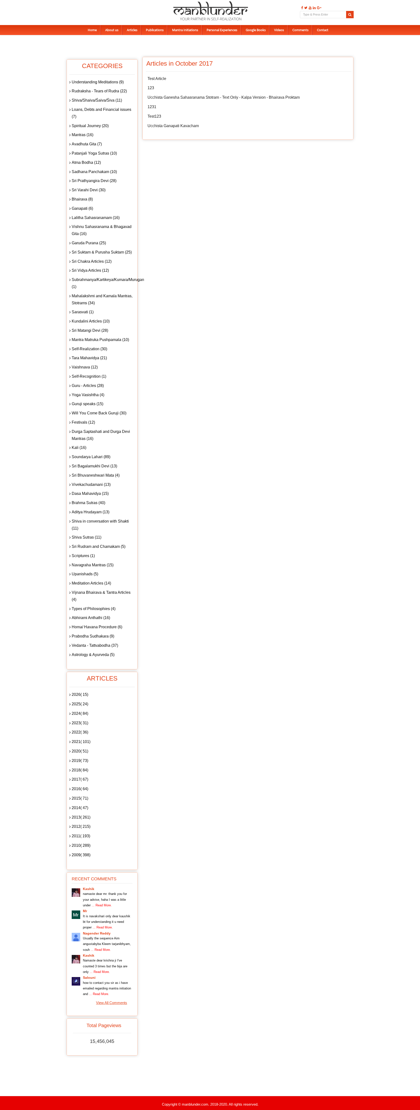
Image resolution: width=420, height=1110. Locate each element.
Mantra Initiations (185, 30)
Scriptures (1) (83, 556)
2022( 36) (80, 732)
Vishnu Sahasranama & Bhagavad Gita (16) (101, 230)
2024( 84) (80, 713)
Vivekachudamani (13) (91, 484)
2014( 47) (80, 808)
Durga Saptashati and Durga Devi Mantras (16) (101, 435)
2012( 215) (81, 826)
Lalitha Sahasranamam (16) (96, 218)
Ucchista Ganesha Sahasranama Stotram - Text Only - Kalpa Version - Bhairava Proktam (224, 97)
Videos (279, 30)
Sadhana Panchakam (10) (94, 172)
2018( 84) (80, 770)
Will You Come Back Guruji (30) (99, 413)
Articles (132, 30)
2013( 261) (81, 817)
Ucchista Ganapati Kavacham (173, 126)
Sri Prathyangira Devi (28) (94, 181)
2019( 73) (80, 761)
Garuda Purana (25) (89, 243)
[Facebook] (301, 8)
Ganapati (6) (82, 208)
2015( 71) (80, 798)
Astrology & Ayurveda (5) (93, 655)
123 (151, 88)
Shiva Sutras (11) (86, 537)
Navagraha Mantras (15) (93, 565)
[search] (350, 14)
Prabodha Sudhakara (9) (93, 636)
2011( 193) (81, 836)
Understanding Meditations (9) (98, 82)
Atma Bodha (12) (86, 162)
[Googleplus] (318, 8)
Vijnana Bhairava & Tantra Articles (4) (101, 596)
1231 (152, 107)
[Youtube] (309, 8)
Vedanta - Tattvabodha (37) (95, 645)
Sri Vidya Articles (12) (90, 270)
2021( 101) (81, 742)
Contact (322, 30)
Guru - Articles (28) (88, 386)
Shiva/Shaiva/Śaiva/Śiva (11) (97, 100)
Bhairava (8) (82, 199)
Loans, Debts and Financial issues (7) (101, 113)
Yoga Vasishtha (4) (88, 395)
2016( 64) (80, 789)
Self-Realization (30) (89, 349)
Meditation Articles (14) (91, 583)
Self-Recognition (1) (89, 376)
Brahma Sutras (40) (88, 503)
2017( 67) (80, 779)
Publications (155, 30)
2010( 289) (81, 845)
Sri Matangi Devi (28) (90, 330)
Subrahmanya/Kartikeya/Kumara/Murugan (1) (103, 283)
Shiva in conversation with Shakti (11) (100, 524)
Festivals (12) (83, 422)
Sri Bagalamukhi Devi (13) (94, 466)
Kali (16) (79, 448)
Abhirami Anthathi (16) (91, 618)
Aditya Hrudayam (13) (90, 512)
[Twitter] (305, 8)
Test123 (154, 116)
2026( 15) (80, 694)
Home (92, 30)
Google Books (256, 30)
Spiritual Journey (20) (90, 126)
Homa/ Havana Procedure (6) (97, 627)
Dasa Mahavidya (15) (90, 493)
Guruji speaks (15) (87, 404)
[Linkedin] (314, 8)
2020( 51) (80, 751)
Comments (300, 30)
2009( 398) (81, 855)
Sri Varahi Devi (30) (88, 190)
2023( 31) (80, 723)
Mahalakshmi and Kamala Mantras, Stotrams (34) (102, 299)
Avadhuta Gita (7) (87, 144)
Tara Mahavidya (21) (89, 358)
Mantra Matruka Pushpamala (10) (100, 340)
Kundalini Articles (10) (91, 321)
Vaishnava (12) (85, 367)
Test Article (157, 79)
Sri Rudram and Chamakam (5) (98, 546)
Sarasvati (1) (83, 312)
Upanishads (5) (85, 574)
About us (111, 30)
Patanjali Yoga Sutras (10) (94, 153)
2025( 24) (80, 704)
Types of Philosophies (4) (93, 609)
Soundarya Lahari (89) (91, 457)
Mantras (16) (82, 135)
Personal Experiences (222, 30)
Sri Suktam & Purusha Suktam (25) (102, 252)
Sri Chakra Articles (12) (92, 261)
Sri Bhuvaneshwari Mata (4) (96, 475)
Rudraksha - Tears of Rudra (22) (99, 91)
